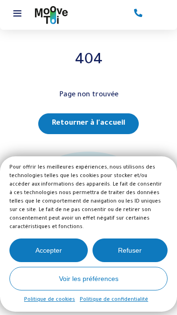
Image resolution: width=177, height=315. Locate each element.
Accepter (48, 250)
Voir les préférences (88, 278)
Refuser (130, 250)
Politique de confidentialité (114, 300)
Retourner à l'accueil (88, 123)
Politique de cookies (49, 300)
